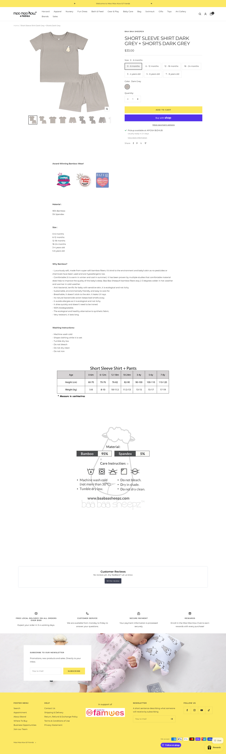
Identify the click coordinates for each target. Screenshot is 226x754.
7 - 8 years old (172, 74)
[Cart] (211, 14)
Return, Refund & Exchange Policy (61, 716)
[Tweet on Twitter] (141, 143)
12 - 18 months (171, 66)
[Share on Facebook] (133, 143)
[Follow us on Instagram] (194, 710)
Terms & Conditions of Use (57, 721)
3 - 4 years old (133, 74)
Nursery (69, 11)
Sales (55, 16)
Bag (139, 11)
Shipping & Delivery (53, 712)
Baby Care (128, 11)
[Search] (200, 14)
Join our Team (20, 729)
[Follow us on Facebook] (187, 710)
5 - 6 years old (153, 74)
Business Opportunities (25, 725)
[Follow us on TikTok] (208, 710)
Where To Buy (20, 721)
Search (17, 708)
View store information (137, 138)
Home (16, 25)
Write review (113, 581)
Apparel (57, 11)
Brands (45, 16)
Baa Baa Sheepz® (134, 31)
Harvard (46, 11)
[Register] (172, 719)
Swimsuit (149, 11)
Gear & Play (113, 11)
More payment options (163, 125)
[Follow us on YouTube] (201, 710)
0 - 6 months (133, 66)
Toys (169, 11)
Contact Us (49, 708)
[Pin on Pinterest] (137, 143)
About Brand (20, 716)
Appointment (20, 712)
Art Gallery (181, 11)
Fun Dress (82, 11)
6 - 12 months (152, 66)
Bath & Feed (97, 11)
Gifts (161, 11)
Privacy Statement (53, 725)
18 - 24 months (191, 66)
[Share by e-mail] (145, 143)
